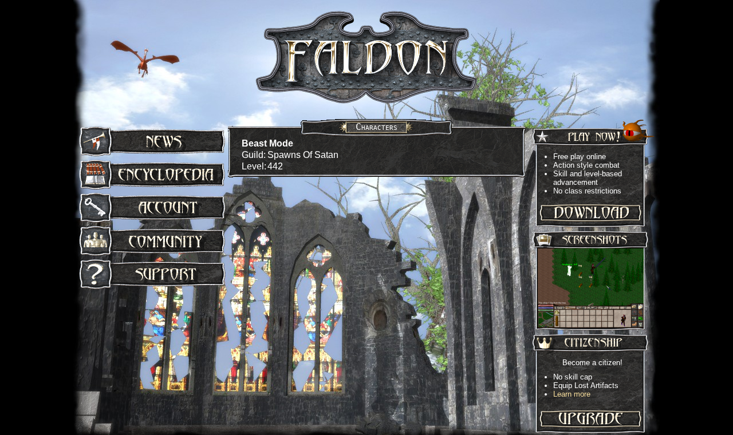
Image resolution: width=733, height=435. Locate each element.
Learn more (571, 394)
